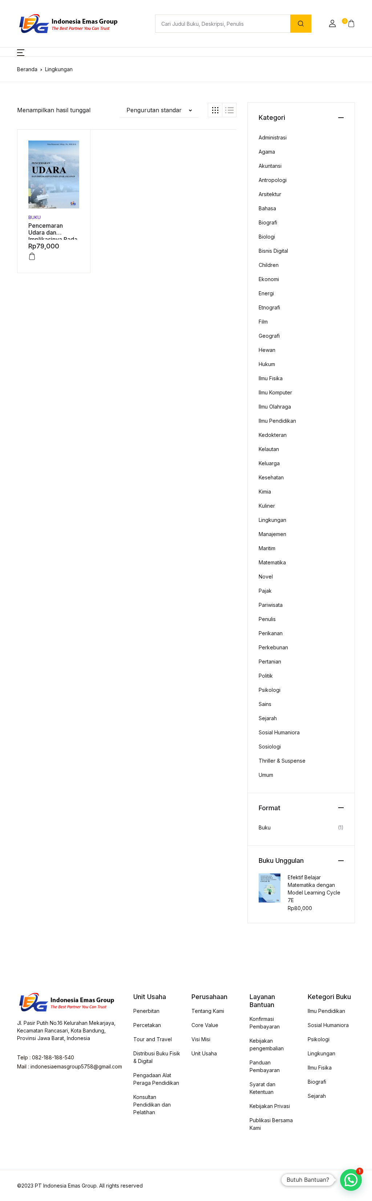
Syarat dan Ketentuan (262, 1088)
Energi (266, 293)
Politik (266, 676)
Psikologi (269, 690)
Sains (265, 704)
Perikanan (271, 633)
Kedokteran (273, 435)
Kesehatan (271, 477)
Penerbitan (146, 1011)
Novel (266, 576)
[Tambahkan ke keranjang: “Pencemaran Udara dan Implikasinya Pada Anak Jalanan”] (32, 256)
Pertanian (270, 661)
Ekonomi (269, 279)
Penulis (267, 619)
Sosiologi (270, 746)
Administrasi (273, 137)
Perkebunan (273, 647)
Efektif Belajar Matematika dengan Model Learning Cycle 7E (314, 888)
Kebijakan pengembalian (267, 1044)
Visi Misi (200, 1039)
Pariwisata (271, 605)
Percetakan (147, 1025)
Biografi (268, 222)
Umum (266, 775)
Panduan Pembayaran (265, 1066)
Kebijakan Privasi (270, 1106)
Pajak (265, 591)
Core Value (204, 1025)
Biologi (267, 237)
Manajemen (272, 534)
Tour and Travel (152, 1039)
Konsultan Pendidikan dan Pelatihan (152, 1104)
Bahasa (267, 208)
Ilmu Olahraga (275, 406)
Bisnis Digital (273, 251)
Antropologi (273, 180)
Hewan (267, 350)
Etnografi (269, 307)
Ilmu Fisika (271, 378)
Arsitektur (270, 194)
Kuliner (267, 506)
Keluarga (269, 463)
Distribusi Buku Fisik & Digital (156, 1057)
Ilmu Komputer (275, 392)
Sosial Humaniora (279, 732)
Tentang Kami (207, 1011)
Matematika (272, 562)
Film (263, 321)
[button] (332, 23)
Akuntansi (270, 166)
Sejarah (268, 718)
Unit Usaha (204, 1053)
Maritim (267, 548)
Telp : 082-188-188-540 (45, 1057)
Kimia (265, 491)
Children (269, 265)
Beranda (27, 69)
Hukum (267, 364)
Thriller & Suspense (282, 761)
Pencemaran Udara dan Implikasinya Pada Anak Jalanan (52, 236)
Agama (267, 152)
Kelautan (269, 449)
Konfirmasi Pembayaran (265, 1023)
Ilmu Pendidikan (277, 421)
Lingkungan (272, 520)
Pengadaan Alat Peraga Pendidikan (156, 1079)
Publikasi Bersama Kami (271, 1124)
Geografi (269, 336)
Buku (34, 217)
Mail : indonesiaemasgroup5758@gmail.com (69, 1066)
